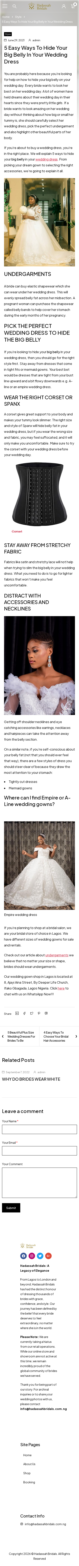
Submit (11, 1208)
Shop (27, 1473)
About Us (29, 1464)
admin (36, 40)
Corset (17, 531)
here (61, 988)
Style (18, 16)
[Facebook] (23, 1256)
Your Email (10, 1142)
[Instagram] (32, 1256)
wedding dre (46, 159)
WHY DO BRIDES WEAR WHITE (31, 1078)
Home (6, 16)
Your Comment (12, 1164)
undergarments (56, 955)
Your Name (10, 1121)
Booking (29, 1482)
